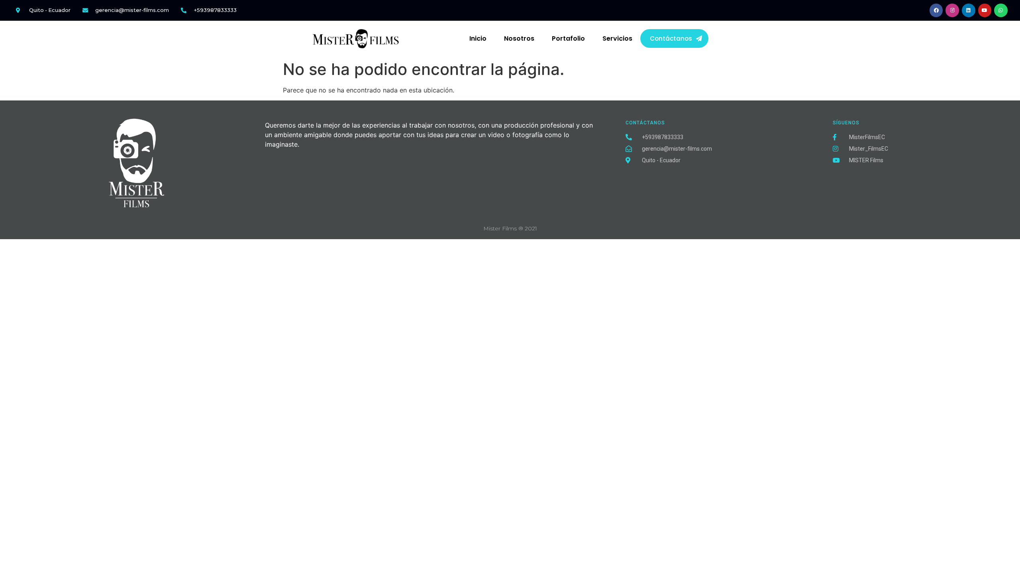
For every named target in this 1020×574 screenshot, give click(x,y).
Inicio (477, 38)
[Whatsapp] (1001, 10)
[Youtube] (985, 10)
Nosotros (519, 38)
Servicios (617, 38)
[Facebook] (936, 10)
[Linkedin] (968, 10)
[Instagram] (952, 10)
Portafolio (568, 38)
